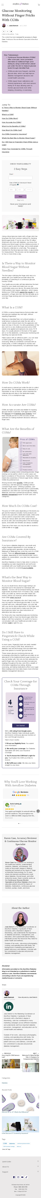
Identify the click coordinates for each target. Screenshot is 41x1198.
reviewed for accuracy (23, 37)
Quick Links (6, 1162)
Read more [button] (9, 818)
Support (5, 1172)
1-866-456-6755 (22, 1187)
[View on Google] (7, 805)
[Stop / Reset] (11, 31)
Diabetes (5, 1083)
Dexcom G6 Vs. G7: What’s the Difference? (15, 1112)
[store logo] (20, 4)
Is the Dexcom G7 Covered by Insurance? (15, 1133)
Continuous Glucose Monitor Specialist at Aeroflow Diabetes (17, 881)
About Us (5, 1167)
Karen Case (9, 862)
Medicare (19, 1146)
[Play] (3, 31)
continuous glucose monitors (23, 1143)
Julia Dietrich (13, 25)
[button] (2, 810)
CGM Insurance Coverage (8, 1146)
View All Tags (6, 1149)
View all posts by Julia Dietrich (27, 997)
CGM (5, 1143)
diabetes (12, 1143)
